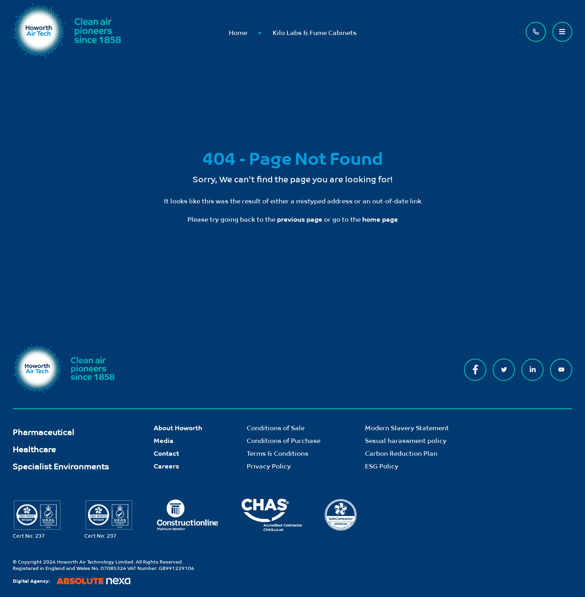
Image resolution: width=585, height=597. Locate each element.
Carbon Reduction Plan (401, 453)
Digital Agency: (31, 581)
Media (164, 441)
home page (380, 219)
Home (238, 33)
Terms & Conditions (277, 453)
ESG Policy (381, 466)
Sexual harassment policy (406, 441)
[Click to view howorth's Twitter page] (504, 370)
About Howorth (178, 428)
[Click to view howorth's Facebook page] (475, 370)
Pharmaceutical (43, 432)
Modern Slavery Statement (407, 428)
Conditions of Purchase (283, 441)
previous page (299, 219)
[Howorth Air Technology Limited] (67, 55)
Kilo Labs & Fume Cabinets (315, 33)
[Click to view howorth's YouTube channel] (561, 370)
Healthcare (34, 449)
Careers (166, 466)
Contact (166, 453)
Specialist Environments (61, 466)
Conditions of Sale (275, 428)
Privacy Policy (269, 466)
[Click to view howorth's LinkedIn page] (532, 370)
